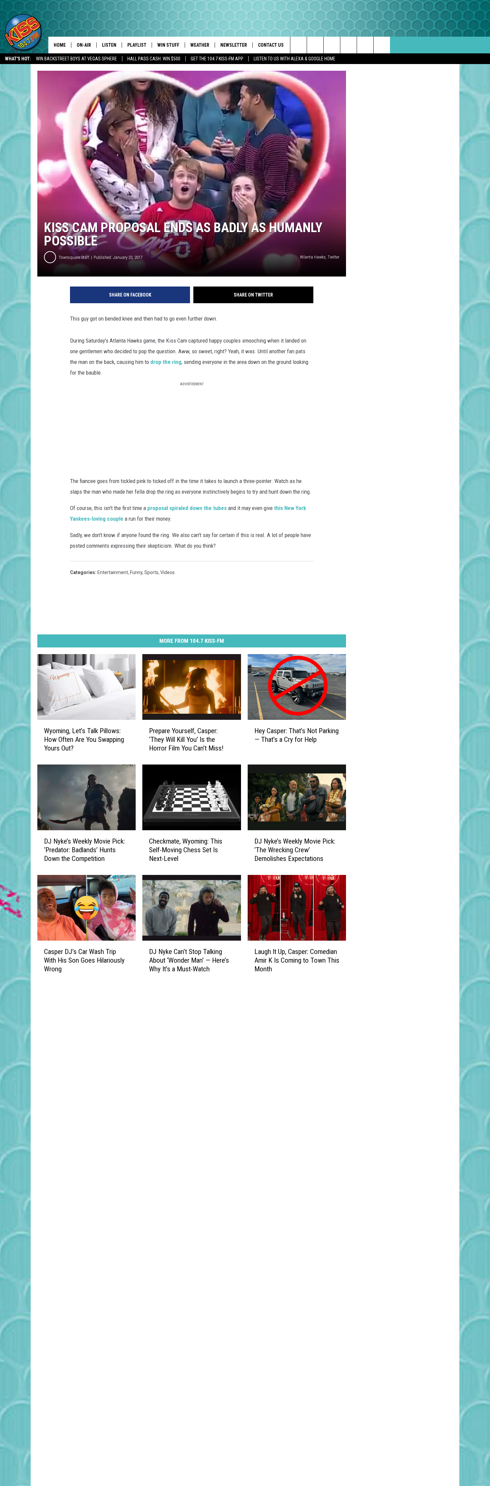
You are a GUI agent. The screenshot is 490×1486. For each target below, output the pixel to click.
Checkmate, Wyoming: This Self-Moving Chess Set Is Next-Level (185, 850)
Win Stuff (168, 45)
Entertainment (112, 572)
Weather (199, 45)
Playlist (136, 45)
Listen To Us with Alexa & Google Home (294, 58)
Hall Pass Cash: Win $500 (153, 58)
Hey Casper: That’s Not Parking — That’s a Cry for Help (296, 735)
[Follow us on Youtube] (382, 45)
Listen (109, 45)
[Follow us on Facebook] (332, 45)
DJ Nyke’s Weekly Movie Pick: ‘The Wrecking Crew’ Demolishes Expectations (294, 850)
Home (60, 45)
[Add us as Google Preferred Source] (315, 45)
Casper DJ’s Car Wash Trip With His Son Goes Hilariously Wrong (84, 960)
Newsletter (233, 45)
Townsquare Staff (74, 257)
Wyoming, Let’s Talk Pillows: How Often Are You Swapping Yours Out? (84, 739)
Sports (151, 572)
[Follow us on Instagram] (348, 45)
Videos (167, 572)
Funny (136, 572)
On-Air (84, 45)
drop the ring (165, 362)
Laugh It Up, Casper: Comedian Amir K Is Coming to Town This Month (296, 960)
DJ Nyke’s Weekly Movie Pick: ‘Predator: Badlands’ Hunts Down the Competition (84, 850)
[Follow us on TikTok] (365, 45)
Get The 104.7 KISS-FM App (217, 58)
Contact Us (271, 45)
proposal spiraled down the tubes (187, 508)
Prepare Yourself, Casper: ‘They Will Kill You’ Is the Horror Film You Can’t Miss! (186, 739)
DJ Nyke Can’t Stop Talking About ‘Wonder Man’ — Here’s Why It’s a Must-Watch (189, 960)
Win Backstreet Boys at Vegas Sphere (76, 58)
